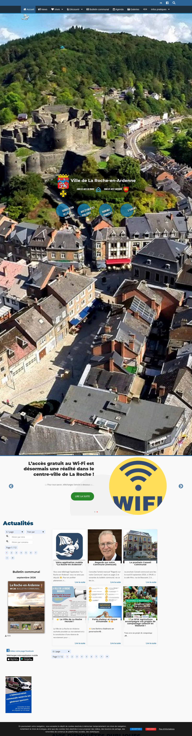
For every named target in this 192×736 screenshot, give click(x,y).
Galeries (134, 9)
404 (145, 9)
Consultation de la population (68, 212)
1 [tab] (94, 512)
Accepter (136, 729)
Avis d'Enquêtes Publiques (87, 211)
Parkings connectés (107, 212)
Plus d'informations (166, 729)
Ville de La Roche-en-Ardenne (103, 181)
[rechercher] (174, 3)
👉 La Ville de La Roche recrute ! (69, 620)
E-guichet (132, 209)
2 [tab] (97, 512)
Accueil (30, 9)
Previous (11, 486)
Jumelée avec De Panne (85, 189)
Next (181, 486)
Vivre (57, 9)
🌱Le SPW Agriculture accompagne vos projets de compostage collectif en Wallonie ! (140, 622)
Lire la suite (80, 582)
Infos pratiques (159, 9)
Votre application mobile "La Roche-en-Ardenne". (69, 563)
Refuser (151, 729)
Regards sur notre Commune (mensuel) (104, 563)
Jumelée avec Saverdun (113, 189)
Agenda (119, 9)
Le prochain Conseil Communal (140, 563)
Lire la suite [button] (82, 496)
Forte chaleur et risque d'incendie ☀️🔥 (104, 620)
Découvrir (74, 9)
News (44, 9)
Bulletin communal (99, 9)
